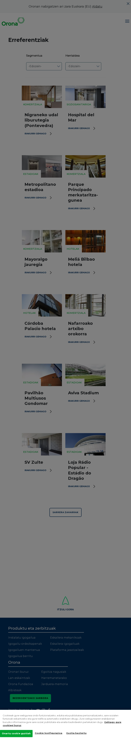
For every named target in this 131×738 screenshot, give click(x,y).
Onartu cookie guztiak (16, 733)
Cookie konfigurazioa (48, 733)
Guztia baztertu (76, 733)
